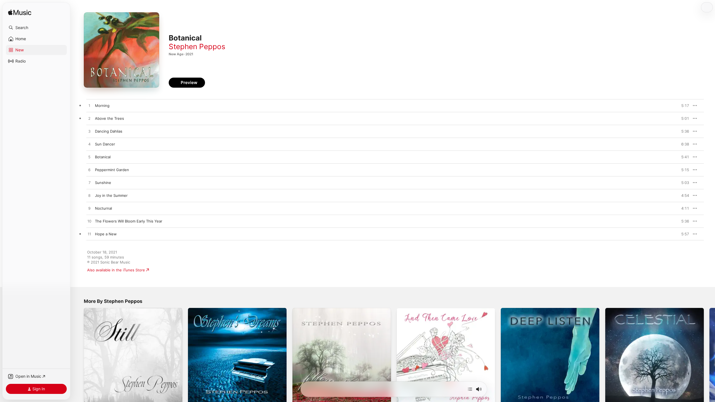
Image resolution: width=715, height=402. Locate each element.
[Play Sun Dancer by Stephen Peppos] (89, 144)
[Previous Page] (78, 357)
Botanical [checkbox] (103, 157)
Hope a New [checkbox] (106, 234)
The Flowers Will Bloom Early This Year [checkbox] (128, 221)
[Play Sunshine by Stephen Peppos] (89, 182)
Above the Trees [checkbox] (109, 118)
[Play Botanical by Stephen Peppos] (89, 157)
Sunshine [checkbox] (103, 182)
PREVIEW (683, 105)
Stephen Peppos (197, 46)
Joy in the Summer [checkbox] (111, 195)
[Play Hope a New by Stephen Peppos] (89, 234)
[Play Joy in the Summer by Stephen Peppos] (89, 195)
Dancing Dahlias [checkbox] (108, 131)
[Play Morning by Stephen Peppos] (89, 105)
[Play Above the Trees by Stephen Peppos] (89, 118)
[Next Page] (709, 357)
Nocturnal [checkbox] (103, 208)
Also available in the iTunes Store (116, 270)
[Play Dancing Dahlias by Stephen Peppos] (89, 131)
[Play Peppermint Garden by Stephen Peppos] (89, 170)
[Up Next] (470, 389)
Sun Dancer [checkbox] (105, 144)
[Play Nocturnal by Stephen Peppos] (89, 208)
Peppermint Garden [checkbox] (112, 170)
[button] (36, 27)
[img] (19, 12)
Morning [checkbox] (102, 105)
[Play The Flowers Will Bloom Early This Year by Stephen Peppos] (89, 221)
